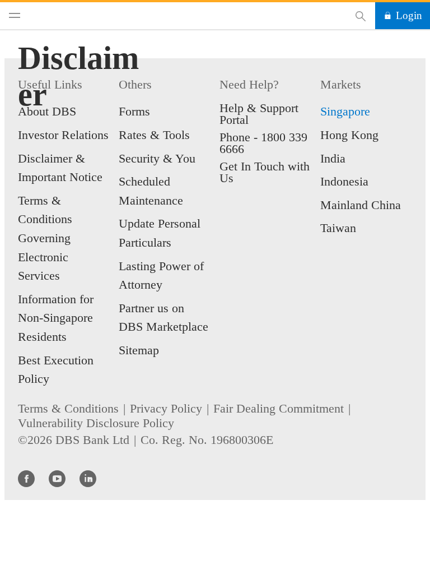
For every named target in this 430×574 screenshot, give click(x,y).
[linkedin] (88, 478)
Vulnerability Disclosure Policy (96, 423)
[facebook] (26, 478)
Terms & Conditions (68, 408)
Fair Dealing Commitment (278, 408)
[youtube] (57, 478)
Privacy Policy (166, 408)
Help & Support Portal (258, 114)
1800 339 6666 (263, 143)
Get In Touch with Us (264, 172)
